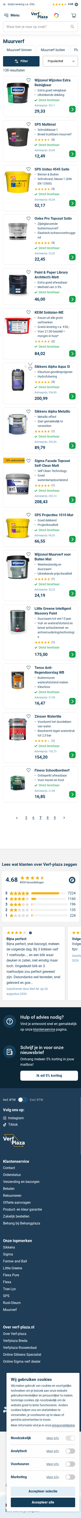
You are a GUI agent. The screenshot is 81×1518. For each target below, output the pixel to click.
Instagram (16, 1118)
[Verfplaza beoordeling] (40, 880)
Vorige (17, 818)
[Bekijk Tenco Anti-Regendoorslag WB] (40, 686)
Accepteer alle (43, 1502)
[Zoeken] (72, 27)
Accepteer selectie (43, 1491)
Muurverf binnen (19, 50)
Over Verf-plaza (14, 1334)
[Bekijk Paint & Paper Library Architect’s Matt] (40, 286)
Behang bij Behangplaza (21, 1223)
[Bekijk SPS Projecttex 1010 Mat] (40, 529)
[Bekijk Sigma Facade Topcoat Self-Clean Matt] (40, 482)
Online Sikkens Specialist (22, 1355)
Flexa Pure (11, 1275)
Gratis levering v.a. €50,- (21, 4)
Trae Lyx (9, 1289)
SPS (6, 1296)
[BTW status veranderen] (23, 1100)
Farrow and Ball (15, 1261)
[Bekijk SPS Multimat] (40, 141)
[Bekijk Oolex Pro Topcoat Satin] (40, 240)
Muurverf (10, 1310)
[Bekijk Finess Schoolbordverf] (40, 784)
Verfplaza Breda (15, 1341)
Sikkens (9, 1247)
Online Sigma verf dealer (21, 1361)
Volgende (64, 818)
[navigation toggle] (6, 15)
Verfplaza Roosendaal (20, 1348)
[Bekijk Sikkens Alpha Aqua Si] (40, 383)
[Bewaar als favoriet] (28, 80)
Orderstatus (12, 1175)
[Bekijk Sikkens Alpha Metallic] (40, 430)
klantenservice (44, 1029)
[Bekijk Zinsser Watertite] (40, 737)
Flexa (7, 1282)
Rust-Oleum (12, 1303)
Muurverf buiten (53, 50)
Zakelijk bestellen (16, 1216)
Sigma (8, 1254)
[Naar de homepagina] (39, 15)
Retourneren (12, 1196)
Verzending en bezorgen (21, 1182)
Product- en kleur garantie (22, 1209)
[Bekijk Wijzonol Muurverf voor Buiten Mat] (40, 575)
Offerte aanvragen (17, 1202)
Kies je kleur (56, 15)
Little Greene (12, 1268)
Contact (9, 1168)
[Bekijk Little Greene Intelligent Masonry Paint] (40, 632)
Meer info (52, 1438)
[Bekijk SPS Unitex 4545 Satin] (40, 188)
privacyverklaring (63, 1425)
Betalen (8, 1189)
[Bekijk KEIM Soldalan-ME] (40, 333)
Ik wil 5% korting (49, 1076)
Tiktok (13, 1124)
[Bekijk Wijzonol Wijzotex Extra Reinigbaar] (40, 96)
